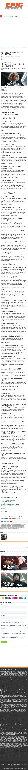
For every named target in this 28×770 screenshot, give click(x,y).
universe (17, 528)
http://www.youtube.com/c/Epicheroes (10, 504)
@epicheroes (8, 501)
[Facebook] (6, 598)
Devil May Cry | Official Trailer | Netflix (9, 570)
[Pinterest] (10, 598)
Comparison (14, 524)
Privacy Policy (24, 764)
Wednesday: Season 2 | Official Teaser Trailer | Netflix (12, 587)
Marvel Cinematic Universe (18, 525)
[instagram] (22, 598)
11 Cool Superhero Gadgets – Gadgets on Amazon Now (19, 548)
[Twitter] (8, 598)
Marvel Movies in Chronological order (17, 527)
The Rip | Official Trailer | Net (8, 16)
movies (6, 528)
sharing (11, 528)
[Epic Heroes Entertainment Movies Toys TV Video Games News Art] (14, 6)
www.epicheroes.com (10, 500)
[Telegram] (25, 598)
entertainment (21, 524)
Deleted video (4, 553)
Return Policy (14, 765)
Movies (18, 56)
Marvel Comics (11, 47)
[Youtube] (17, 598)
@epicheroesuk (7, 503)
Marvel (9, 525)
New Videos (4, 511)
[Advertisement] (14, 32)
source (3, 508)
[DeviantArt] (20, 598)
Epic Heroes (3, 525)
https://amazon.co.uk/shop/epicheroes (10, 505)
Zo (2, 56)
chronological (6, 524)
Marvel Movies (4, 527)
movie (2, 528)
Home (2, 47)
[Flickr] (15, 598)
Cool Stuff (6, 47)
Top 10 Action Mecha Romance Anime (9, 545)
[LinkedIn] (13, 598)
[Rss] (3, 598)
